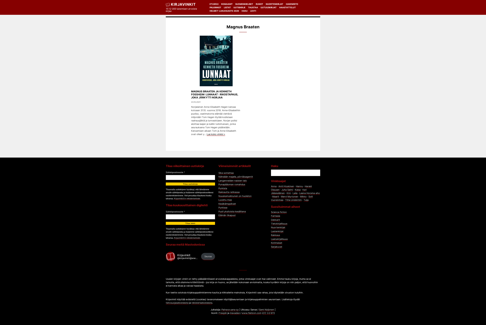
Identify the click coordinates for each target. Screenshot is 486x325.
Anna (274, 186)
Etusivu (214, 4)
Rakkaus (275, 235)
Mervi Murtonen (289, 196)
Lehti (253, 11)
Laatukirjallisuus (279, 239)
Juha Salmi (287, 189)
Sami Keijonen (266, 309)
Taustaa (253, 7)
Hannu (299, 186)
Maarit (275, 196)
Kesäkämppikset (227, 203)
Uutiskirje (239, 7)
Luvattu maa (225, 200)
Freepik (223, 313)
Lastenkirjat (277, 231)
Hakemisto (292, 4)
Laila (295, 193)
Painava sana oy (230, 309)
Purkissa (222, 207)
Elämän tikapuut (227, 215)
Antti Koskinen (286, 186)
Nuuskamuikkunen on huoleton (235, 196)
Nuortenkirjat (274, 4)
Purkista (222, 188)
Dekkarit (275, 220)
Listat (227, 7)
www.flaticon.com (251, 313)
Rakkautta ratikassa (229, 192)
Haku (245, 11)
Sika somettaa (226, 173)
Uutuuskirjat (269, 7)
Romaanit (227, 4)
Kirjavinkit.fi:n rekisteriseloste (187, 199)
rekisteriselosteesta (201, 302)
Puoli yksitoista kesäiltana (232, 211)
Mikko (303, 196)
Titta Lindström (293, 200)
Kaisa (298, 189)
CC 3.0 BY (268, 313)
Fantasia (275, 216)
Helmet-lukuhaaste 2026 (224, 11)
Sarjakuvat (276, 246)
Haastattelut (287, 7)
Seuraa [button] (208, 256)
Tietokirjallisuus (279, 223)
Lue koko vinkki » (216, 134)
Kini (289, 193)
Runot (259, 4)
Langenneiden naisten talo (232, 180)
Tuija (306, 200)
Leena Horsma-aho (309, 193)
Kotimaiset (276, 243)
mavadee (235, 313)
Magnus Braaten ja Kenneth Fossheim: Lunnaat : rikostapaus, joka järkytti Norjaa (214, 94)
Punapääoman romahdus (231, 184)
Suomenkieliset (244, 4)
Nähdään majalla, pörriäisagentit (235, 176)
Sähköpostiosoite (175, 172)
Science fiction (279, 212)
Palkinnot (215, 7)
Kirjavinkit (183, 4)
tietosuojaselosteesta (177, 302)
